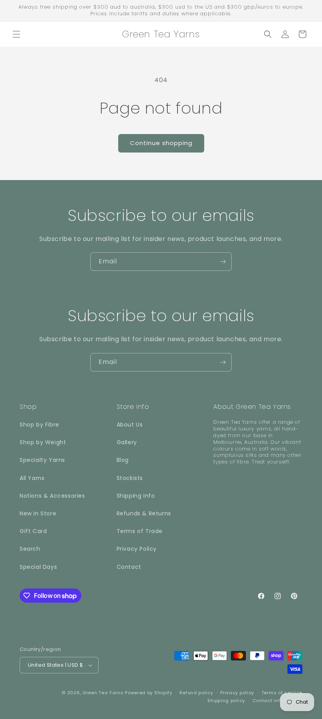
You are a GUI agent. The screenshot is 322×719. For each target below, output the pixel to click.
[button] (16, 34)
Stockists (130, 478)
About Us (130, 424)
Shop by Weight (43, 442)
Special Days (38, 567)
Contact (129, 567)
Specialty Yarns (42, 460)
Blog (123, 460)
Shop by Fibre (39, 424)
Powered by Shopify (148, 693)
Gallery (127, 442)
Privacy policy (237, 693)
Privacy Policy (137, 549)
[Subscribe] (222, 261)
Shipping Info (136, 496)
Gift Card (33, 531)
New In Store (38, 513)
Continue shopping (161, 143)
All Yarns (32, 478)
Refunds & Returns (144, 513)
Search (30, 549)
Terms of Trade (140, 531)
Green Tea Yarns (103, 693)
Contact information (277, 700)
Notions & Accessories (52, 496)
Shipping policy (226, 700)
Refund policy (196, 693)
